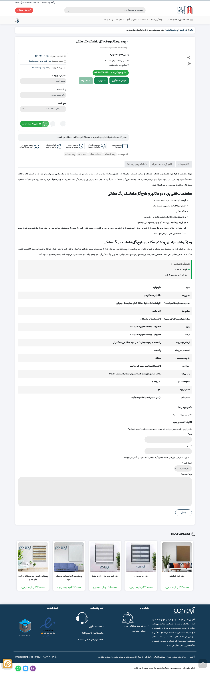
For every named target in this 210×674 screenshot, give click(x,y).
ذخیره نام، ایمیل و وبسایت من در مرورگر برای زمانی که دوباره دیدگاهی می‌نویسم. (156, 457)
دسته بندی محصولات (179, 20)
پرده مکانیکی (172, 30)
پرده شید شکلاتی (176, 576)
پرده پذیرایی (70, 154)
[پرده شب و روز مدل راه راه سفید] (105, 557)
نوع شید (62, 103)
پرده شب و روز (45, 61)
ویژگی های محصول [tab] (161, 164)
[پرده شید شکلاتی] (177, 557)
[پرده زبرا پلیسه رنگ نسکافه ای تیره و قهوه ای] (33, 557)
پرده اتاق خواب (95, 154)
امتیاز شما (187, 463)
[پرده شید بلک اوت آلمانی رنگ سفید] (69, 557)
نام (190, 434)
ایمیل (188, 445)
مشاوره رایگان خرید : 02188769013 (110, 72)
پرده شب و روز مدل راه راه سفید (105, 576)
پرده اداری (82, 154)
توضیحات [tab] (182, 164)
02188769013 (47, 2)
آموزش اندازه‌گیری (119, 80)
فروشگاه (183, 30)
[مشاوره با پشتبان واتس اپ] (7, 663)
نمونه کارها (85, 80)
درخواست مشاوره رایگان (137, 20)
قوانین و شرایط (139, 631)
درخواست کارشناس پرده (135, 626)
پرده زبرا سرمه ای (141, 576)
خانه (191, 30)
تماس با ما (101, 80)
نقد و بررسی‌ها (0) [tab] (135, 164)
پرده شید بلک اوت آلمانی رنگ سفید (69, 577)
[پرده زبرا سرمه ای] (141, 557)
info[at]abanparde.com (26, 2)
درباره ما (120, 20)
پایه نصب (61, 89)
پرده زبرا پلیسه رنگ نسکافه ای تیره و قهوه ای (33, 577)
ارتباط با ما (108, 20)
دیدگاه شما (186, 474)
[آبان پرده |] (182, 10)
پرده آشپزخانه (110, 154)
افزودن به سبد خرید (31, 124)
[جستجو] (67, 10)
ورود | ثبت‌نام (23, 10)
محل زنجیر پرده (59, 75)
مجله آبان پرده (157, 20)
